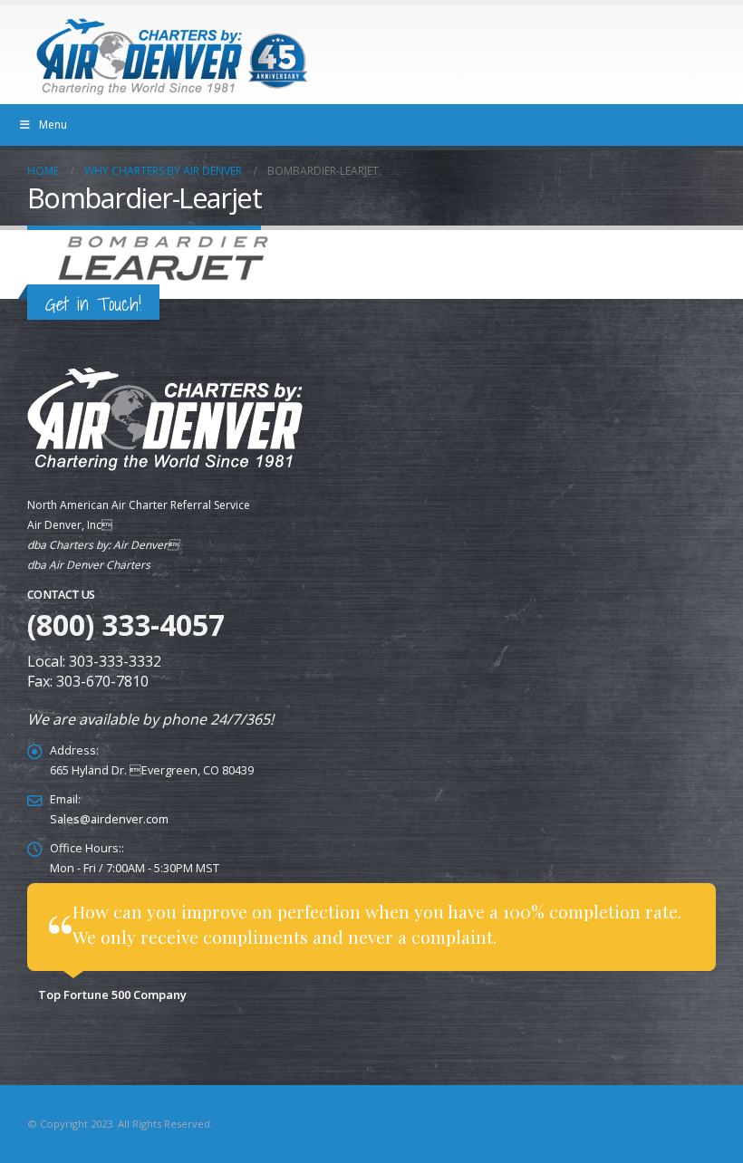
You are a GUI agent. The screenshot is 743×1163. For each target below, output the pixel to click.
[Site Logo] (172, 56)
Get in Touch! (93, 304)
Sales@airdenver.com (109, 819)
